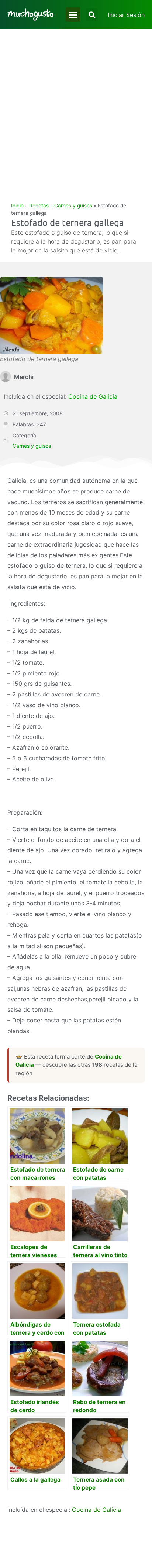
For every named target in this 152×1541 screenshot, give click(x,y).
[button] (73, 14)
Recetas (39, 206)
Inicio (17, 206)
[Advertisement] (76, 109)
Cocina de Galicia (92, 396)
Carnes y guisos (73, 206)
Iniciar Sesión (126, 14)
